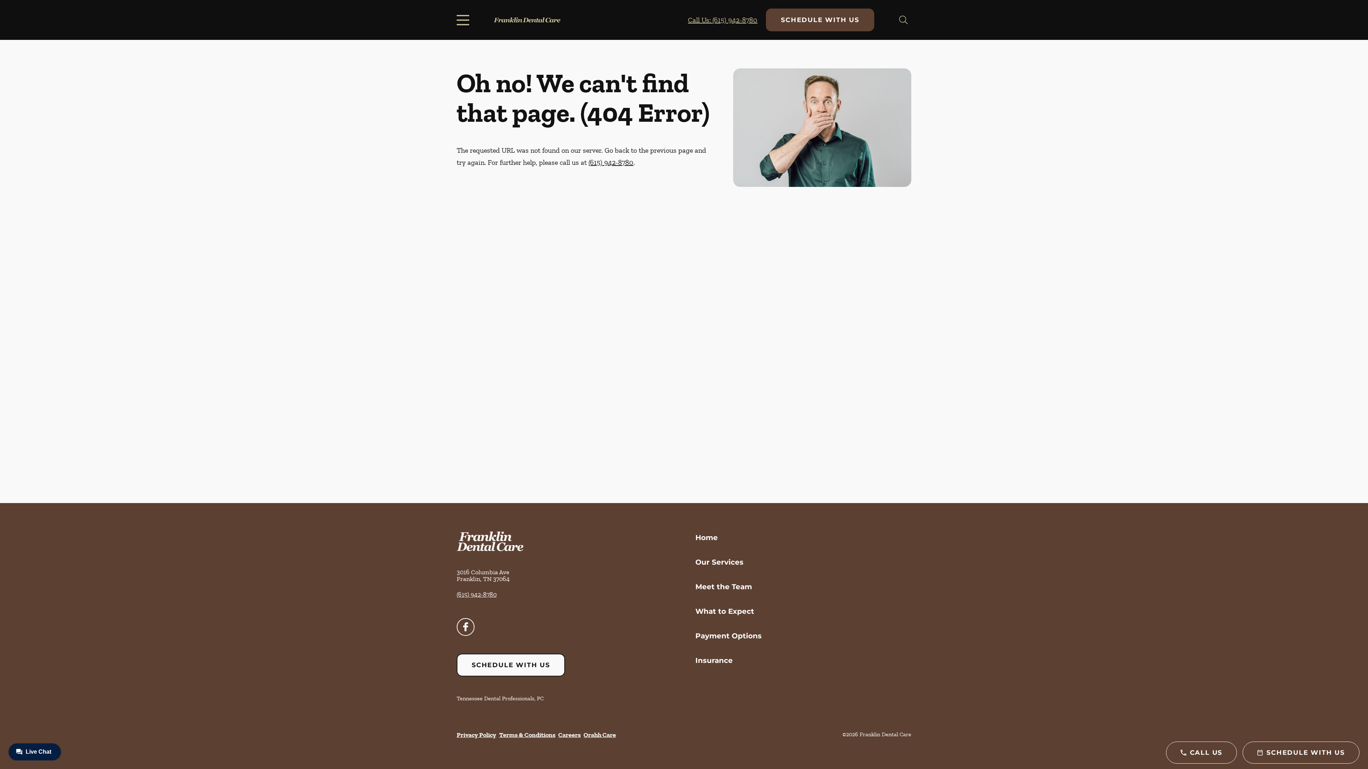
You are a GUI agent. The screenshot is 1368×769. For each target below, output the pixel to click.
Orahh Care (600, 735)
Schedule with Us (820, 20)
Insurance (714, 660)
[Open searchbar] (903, 20)
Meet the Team (723, 586)
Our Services (719, 562)
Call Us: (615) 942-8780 (722, 20)
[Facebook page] (466, 627)
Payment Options (728, 636)
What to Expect (724, 611)
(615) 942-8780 (611, 162)
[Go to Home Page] (527, 20)
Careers (569, 735)
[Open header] (464, 20)
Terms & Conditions (527, 735)
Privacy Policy (476, 735)
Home (706, 537)
